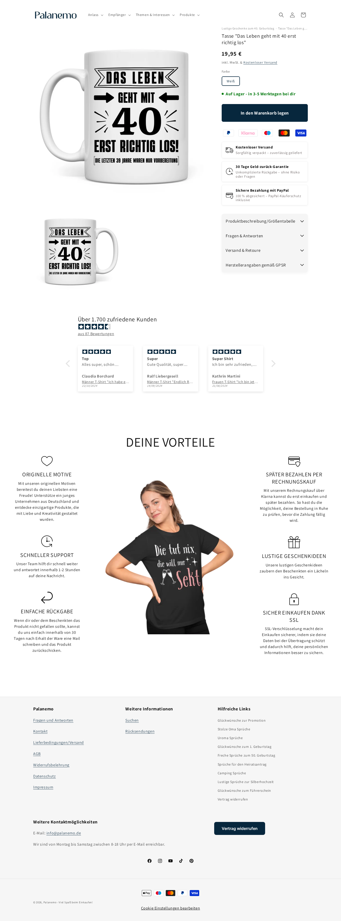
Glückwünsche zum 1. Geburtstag (245, 746)
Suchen (132, 720)
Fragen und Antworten (53, 720)
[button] (95, 14)
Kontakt (40, 731)
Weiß (231, 81)
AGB (37, 753)
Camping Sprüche (232, 773)
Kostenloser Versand (260, 62)
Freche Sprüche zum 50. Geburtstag (246, 755)
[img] (173, 327)
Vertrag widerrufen (233, 799)
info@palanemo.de (63, 833)
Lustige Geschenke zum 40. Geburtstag (248, 28)
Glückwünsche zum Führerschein (244, 790)
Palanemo (50, 902)
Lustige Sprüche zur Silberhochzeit (246, 782)
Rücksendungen (140, 731)
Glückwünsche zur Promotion (242, 720)
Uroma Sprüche (230, 738)
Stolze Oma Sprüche (234, 729)
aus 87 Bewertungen (96, 333)
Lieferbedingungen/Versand (58, 742)
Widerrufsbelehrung (51, 765)
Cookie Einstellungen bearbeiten (170, 908)
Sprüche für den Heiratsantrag (242, 764)
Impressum (43, 787)
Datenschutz (44, 776)
